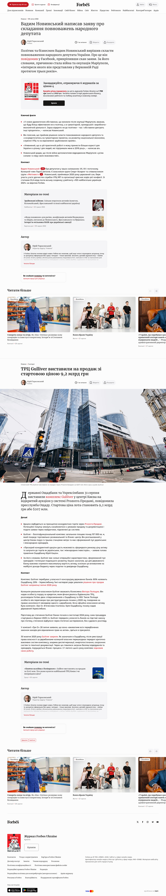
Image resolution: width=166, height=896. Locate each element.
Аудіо (156, 10)
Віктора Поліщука (90, 591)
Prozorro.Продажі (93, 524)
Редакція (44, 869)
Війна (80, 10)
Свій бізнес (70, 10)
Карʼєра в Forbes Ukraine (51, 857)
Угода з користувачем (28, 857)
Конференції (55, 4)
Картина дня (28, 226)
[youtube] (157, 822)
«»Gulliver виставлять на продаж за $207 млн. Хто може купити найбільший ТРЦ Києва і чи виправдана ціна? (54, 671)
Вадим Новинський (30, 169)
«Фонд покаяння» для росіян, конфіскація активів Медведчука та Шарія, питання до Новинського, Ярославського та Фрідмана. (54, 219)
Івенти (26, 861)
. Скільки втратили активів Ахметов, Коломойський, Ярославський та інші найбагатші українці (52, 202)
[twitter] (137, 822)
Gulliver (32, 740)
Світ (87, 10)
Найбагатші (128, 10)
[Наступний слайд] (156, 291)
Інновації (58, 10)
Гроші (49, 10)
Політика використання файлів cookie (51, 865)
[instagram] (147, 822)
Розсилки (55, 861)
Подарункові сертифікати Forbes (54, 878)
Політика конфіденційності (19, 865)
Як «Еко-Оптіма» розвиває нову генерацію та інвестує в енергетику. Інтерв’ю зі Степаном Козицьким (34, 337)
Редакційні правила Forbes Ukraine (21, 869)
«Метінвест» (33, 174)
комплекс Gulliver (59, 497)
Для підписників (15, 10)
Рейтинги (116, 10)
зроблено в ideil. (151, 891)
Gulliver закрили (50, 637)
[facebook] (142, 822)
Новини (29, 10)
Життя (94, 10)
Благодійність (31, 878)
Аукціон (24, 740)
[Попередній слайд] (150, 751)
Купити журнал (40, 4)
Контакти (11, 857)
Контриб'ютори (144, 10)
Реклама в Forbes (14, 878)
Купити (54, 103)
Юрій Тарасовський (35, 41)
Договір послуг (13, 861)
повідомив (29, 59)
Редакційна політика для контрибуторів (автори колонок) (32, 873)
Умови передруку (40, 861)
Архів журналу (67, 873)
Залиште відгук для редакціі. (34, 279)
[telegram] (152, 822)
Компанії (39, 10)
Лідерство (104, 10)
